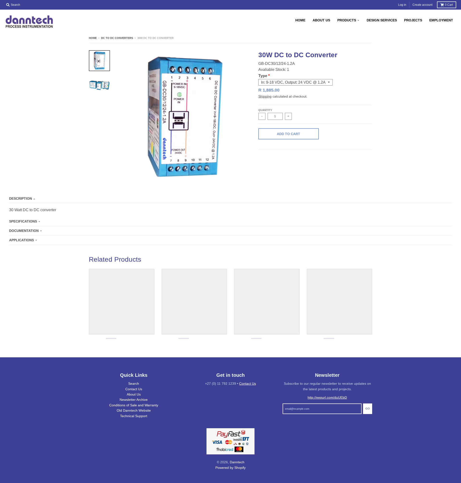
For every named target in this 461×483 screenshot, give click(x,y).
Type (262, 76)
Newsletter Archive (134, 400)
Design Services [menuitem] (382, 20)
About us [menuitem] (321, 20)
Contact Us (133, 389)
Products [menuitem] (346, 20)
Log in (402, 4)
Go (367, 408)
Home (93, 38)
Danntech (237, 462)
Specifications (23, 221)
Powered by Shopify (230, 468)
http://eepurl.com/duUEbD (327, 397)
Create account (422, 4)
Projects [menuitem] (413, 20)
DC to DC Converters (117, 38)
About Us (134, 394)
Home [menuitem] (300, 20)
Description (20, 198)
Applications (21, 240)
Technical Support (133, 416)
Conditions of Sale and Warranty (133, 405)
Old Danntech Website (134, 410)
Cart (449, 4)
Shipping (265, 96)
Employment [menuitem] (441, 20)
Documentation (24, 231)
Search (133, 383)
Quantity (265, 110)
